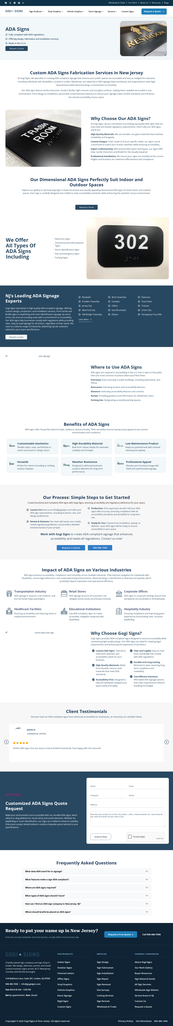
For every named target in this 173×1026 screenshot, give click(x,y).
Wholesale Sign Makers (147, 989)
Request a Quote (143, 1006)
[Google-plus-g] (23, 3)
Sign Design (103, 962)
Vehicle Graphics (66, 989)
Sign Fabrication (105, 967)
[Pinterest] (19, 3)
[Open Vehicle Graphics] (83, 11)
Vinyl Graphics (64, 984)
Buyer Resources (143, 973)
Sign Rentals (103, 1001)
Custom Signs (64, 1006)
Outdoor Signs (64, 967)
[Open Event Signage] (102, 11)
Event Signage (64, 995)
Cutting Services (105, 995)
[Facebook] (6, 3)
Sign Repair (103, 978)
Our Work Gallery (143, 967)
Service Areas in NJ (144, 995)
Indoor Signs (63, 962)
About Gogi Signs (143, 962)
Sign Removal (104, 984)
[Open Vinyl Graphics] (62, 11)
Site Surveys (103, 989)
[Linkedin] (14, 3)
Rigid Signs (62, 1001)
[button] (6, 742)
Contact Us (140, 1001)
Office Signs (63, 978)
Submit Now (100, 836)
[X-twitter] (10, 3)
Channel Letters (65, 973)
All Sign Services (143, 984)
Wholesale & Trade (106, 1006)
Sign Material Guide (145, 978)
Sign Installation (105, 973)
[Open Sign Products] (43, 11)
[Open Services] (116, 11)
